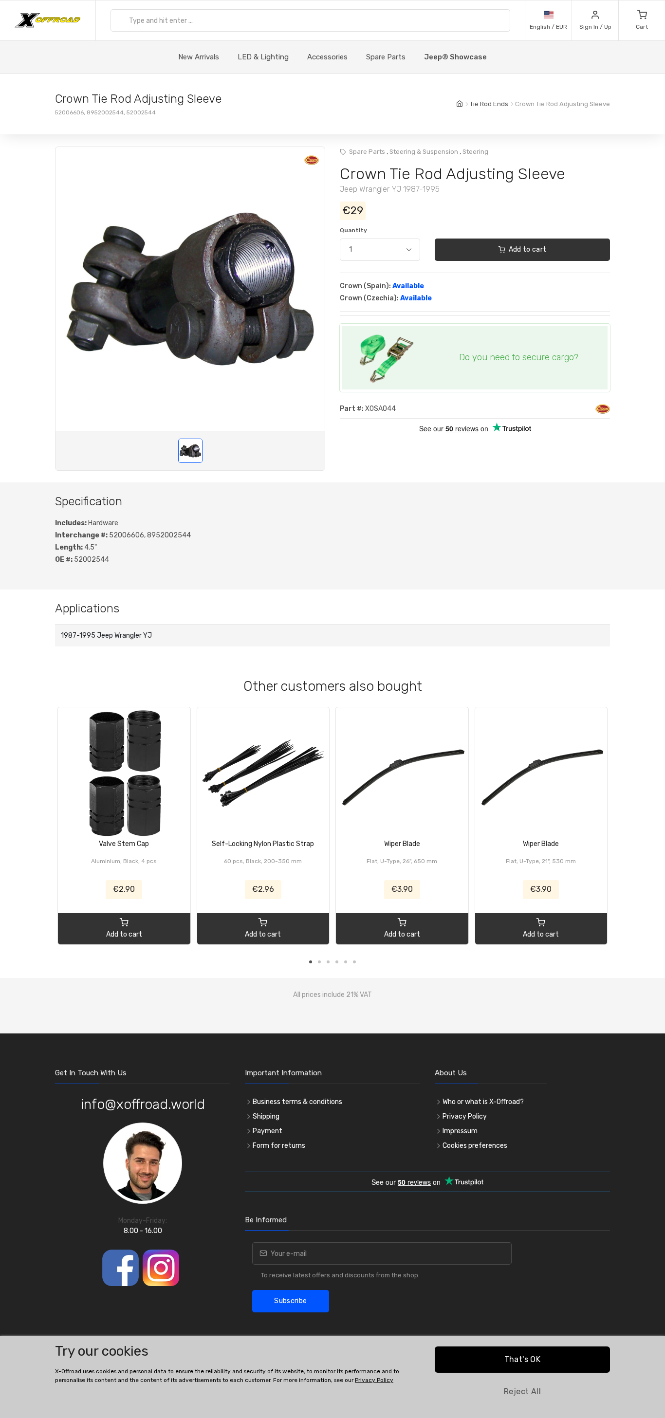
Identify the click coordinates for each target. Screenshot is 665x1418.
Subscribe (290, 1301)
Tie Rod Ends (489, 104)
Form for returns (279, 1146)
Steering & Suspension (423, 151)
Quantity (353, 230)
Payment (267, 1131)
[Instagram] (161, 1268)
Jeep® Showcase (455, 57)
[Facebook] (120, 1268)
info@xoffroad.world (143, 1104)
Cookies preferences (475, 1146)
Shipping (266, 1116)
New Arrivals (198, 57)
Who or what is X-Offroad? (483, 1102)
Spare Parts (386, 57)
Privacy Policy (465, 1116)
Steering (475, 151)
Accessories (327, 57)
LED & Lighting (263, 57)
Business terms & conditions (297, 1102)
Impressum (460, 1131)
